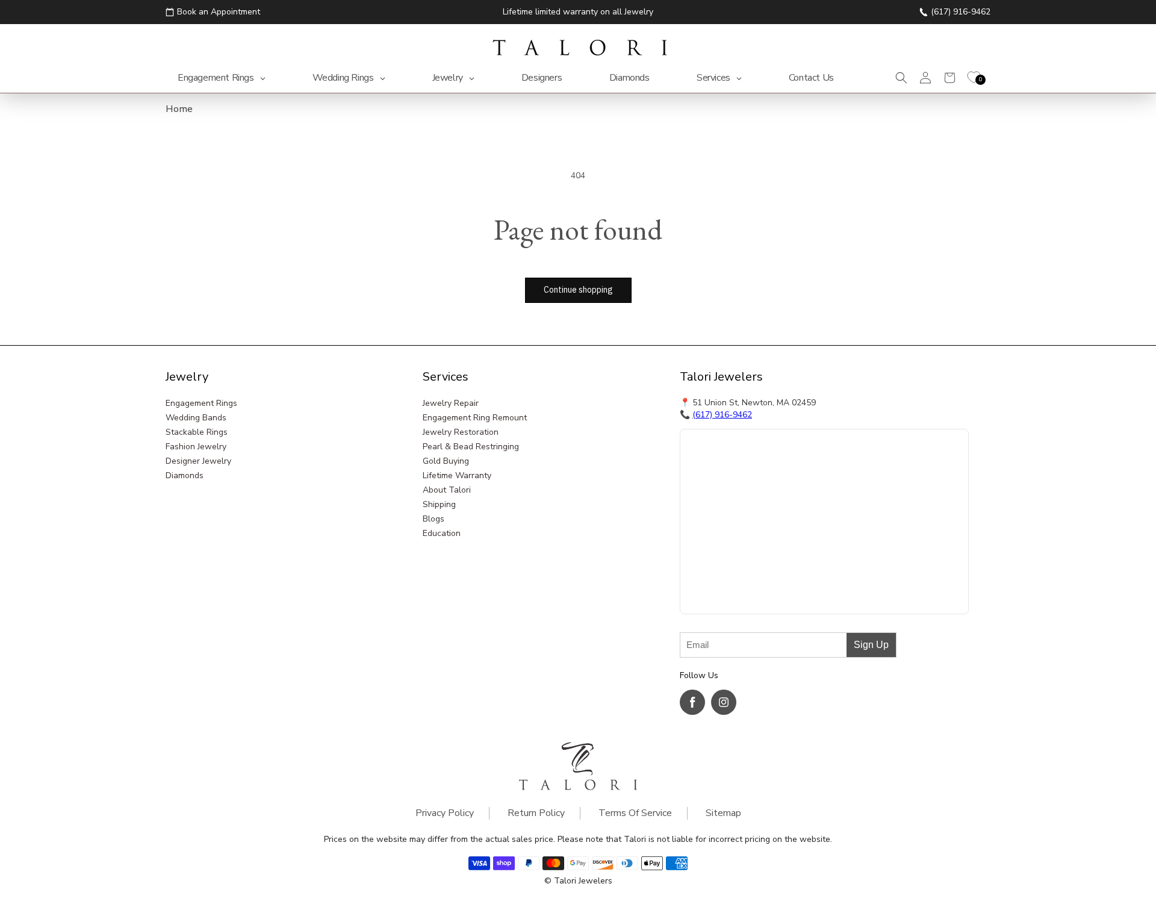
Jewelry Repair (451, 403)
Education (442, 533)
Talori (565, 880)
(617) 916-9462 (722, 414)
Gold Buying (446, 461)
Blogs (433, 519)
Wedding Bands (196, 417)
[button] (901, 78)
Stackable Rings (197, 432)
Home (179, 109)
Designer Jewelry (198, 461)
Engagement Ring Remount (475, 417)
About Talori (447, 490)
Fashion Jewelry (196, 446)
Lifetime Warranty (457, 475)
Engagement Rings (201, 403)
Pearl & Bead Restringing (471, 446)
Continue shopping (578, 289)
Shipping (439, 504)
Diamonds (185, 475)
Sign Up (871, 645)
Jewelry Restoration (461, 432)
